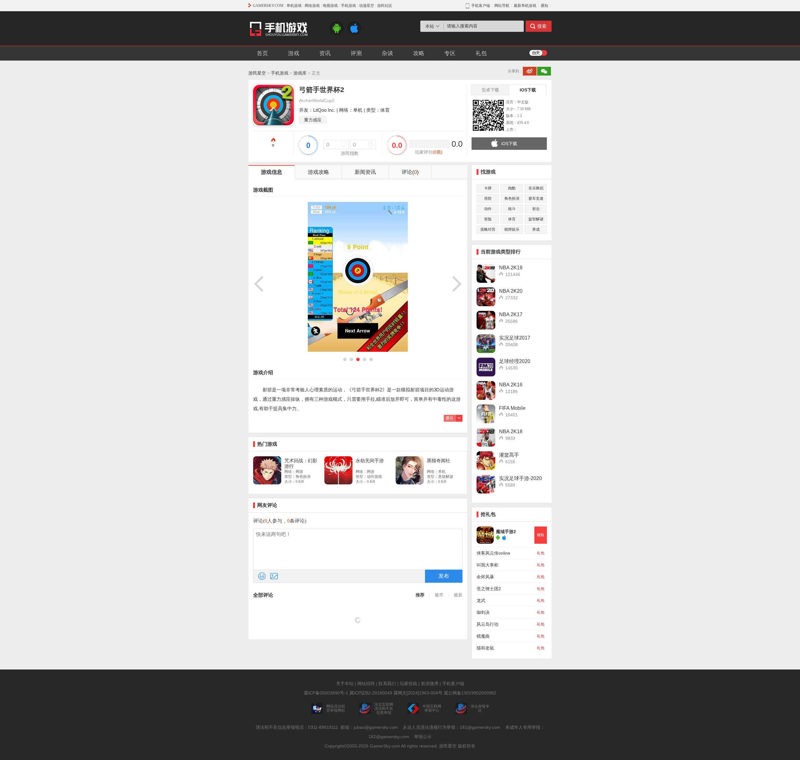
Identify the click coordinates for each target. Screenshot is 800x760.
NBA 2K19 (510, 267)
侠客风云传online (493, 553)
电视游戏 (330, 5)
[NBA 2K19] (486, 273)
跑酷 (512, 188)
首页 (262, 53)
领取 (540, 535)
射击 (536, 209)
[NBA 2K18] (486, 437)
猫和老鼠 (485, 647)
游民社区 (384, 5)
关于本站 (344, 683)
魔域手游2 (506, 531)
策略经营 (487, 229)
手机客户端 (453, 683)
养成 (536, 229)
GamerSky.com (385, 745)
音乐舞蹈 (535, 188)
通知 (544, 5)
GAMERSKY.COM (268, 5)
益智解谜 (535, 219)
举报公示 (423, 736)
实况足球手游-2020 (520, 478)
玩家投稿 (408, 683)
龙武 (481, 600)
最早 (439, 595)
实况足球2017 (514, 338)
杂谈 (387, 53)
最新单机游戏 (525, 5)
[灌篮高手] (486, 460)
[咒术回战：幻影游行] (267, 470)
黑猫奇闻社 (438, 460)
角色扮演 (511, 198)
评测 (356, 53)
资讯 (325, 53)
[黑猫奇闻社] (410, 470)
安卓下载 (490, 89)
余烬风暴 (485, 576)
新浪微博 (429, 683)
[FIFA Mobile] (486, 414)
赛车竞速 (535, 198)
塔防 (488, 198)
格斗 (512, 209)
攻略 (418, 53)
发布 (443, 576)
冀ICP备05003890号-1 (326, 692)
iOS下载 (509, 143)
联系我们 (387, 683)
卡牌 (488, 188)
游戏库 (300, 73)
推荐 (420, 595)
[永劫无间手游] (338, 470)
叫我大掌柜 (487, 564)
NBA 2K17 (510, 314)
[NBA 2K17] (486, 320)
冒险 (488, 219)
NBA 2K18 (510, 431)
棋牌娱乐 (511, 229)
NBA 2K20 (510, 291)
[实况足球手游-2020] (486, 484)
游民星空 (257, 73)
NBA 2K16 (510, 384)
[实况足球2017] (486, 343)
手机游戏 (348, 5)
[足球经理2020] (486, 367)
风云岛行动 (487, 624)
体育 (512, 219)
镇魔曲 (483, 636)
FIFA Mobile (512, 408)
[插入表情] (262, 576)
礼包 (481, 53)
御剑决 (483, 612)
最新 (458, 595)
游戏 (293, 53)
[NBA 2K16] (486, 390)
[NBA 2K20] (486, 296)
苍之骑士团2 (489, 588)
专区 (450, 53)
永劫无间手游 (370, 460)
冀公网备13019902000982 (470, 692)
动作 (488, 209)
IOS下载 (528, 89)
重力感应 (313, 119)
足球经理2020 (514, 361)
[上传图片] (274, 576)
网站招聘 (366, 683)
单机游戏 (294, 5)
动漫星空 (366, 5)
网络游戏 (312, 5)
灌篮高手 (509, 455)
